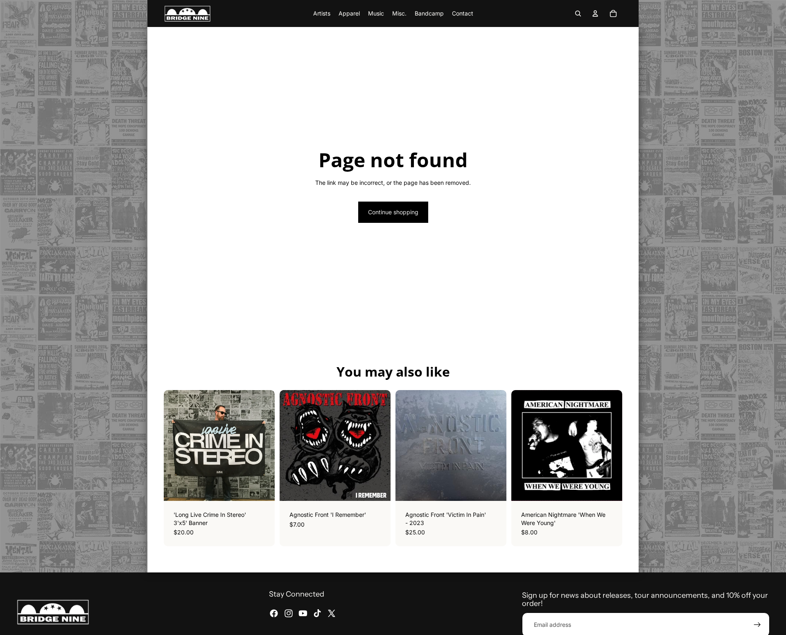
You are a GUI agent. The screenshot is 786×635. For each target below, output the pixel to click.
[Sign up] (757, 624)
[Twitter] (332, 613)
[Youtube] (303, 613)
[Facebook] (274, 613)
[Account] (595, 13)
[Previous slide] (523, 446)
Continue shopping (393, 212)
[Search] (578, 13)
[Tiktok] (317, 613)
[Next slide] (610, 446)
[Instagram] (289, 613)
